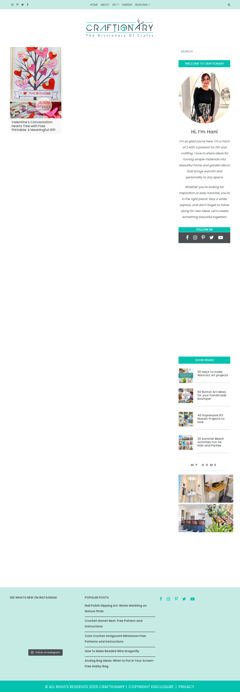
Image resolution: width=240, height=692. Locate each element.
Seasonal (141, 5)
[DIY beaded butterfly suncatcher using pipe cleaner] (69, 611)
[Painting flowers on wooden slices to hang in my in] (21, 640)
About (105, 5)
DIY (114, 5)
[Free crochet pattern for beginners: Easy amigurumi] (45, 625)
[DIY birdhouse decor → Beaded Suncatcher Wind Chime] (21, 625)
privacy (186, 686)
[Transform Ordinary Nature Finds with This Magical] (21, 611)
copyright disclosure (151, 686)
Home (94, 5)
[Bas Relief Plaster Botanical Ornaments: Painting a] (69, 625)
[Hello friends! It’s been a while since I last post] (69, 640)
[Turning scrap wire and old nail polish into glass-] (45, 611)
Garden (127, 5)
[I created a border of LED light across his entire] (45, 640)
